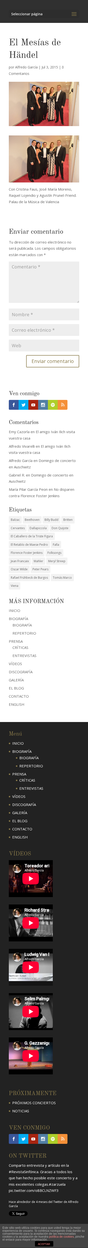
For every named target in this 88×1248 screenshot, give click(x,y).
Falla (56, 544)
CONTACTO (19, 696)
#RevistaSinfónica (23, 1171)
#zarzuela (57, 1184)
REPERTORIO (24, 633)
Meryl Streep (57, 561)
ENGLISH (16, 704)
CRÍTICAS (20, 647)
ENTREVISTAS (24, 655)
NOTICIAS (20, 1110)
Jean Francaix (20, 561)
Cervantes (18, 528)
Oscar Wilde (19, 569)
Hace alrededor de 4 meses (28, 1202)
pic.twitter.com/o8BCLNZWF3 (34, 1190)
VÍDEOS (15, 663)
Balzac (15, 520)
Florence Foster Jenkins (27, 553)
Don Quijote (60, 528)
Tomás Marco (62, 577)
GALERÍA (16, 679)
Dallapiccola (38, 528)
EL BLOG (16, 688)
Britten (68, 520)
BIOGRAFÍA (22, 625)
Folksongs (54, 553)
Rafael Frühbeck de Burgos (29, 577)
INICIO (14, 610)
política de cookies (61, 1236)
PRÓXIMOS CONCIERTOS (34, 1102)
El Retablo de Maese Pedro (29, 544)
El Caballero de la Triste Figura (32, 536)
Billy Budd (51, 520)
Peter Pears (40, 569)
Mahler (38, 561)
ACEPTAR (44, 1244)
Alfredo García (26, 67)
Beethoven (32, 520)
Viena (14, 586)
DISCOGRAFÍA (21, 671)
